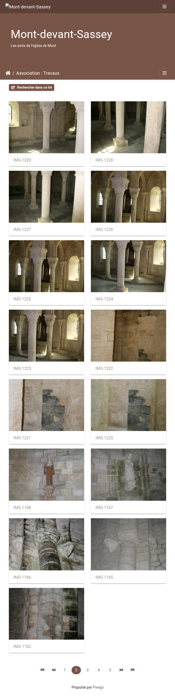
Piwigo (98, 687)
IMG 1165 (104, 577)
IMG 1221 (22, 438)
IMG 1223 (22, 368)
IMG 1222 (104, 368)
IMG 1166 (22, 577)
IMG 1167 (104, 507)
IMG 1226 (104, 229)
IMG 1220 (104, 438)
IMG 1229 (22, 160)
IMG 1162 (22, 646)
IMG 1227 (22, 229)
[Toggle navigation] (165, 6)
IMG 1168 (22, 507)
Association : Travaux (37, 73)
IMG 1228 (104, 160)
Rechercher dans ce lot (34, 87)
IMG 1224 (104, 299)
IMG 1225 (22, 299)
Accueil (8, 73)
